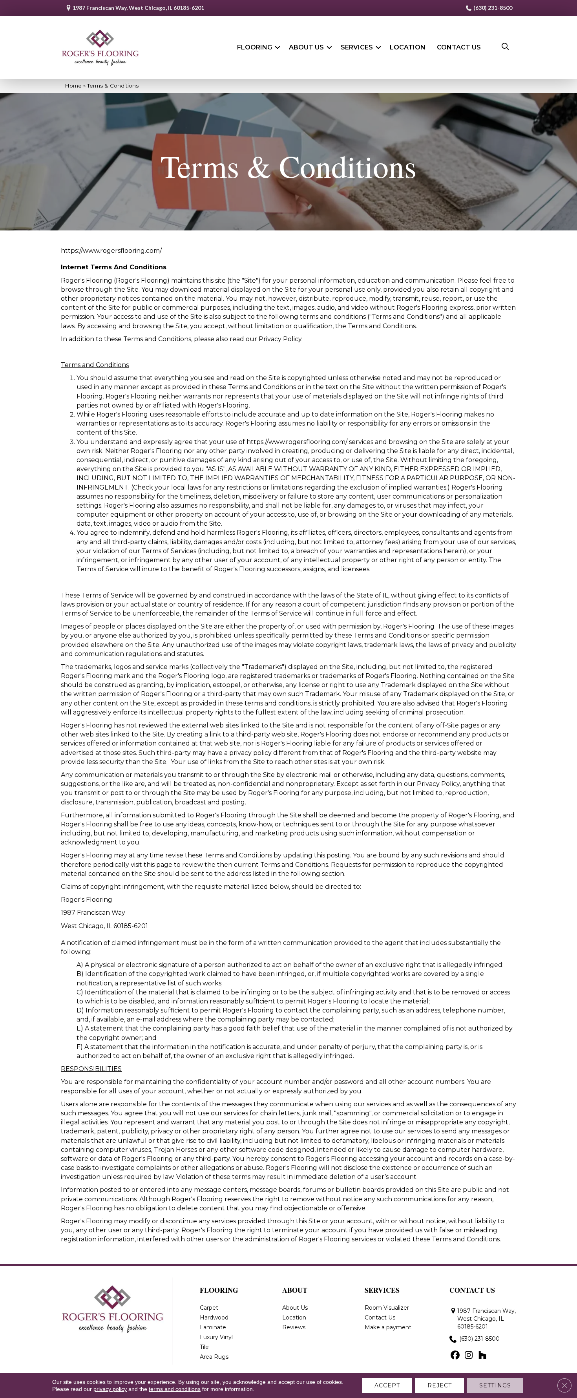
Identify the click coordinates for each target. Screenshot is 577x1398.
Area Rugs (214, 1356)
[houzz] (482, 1355)
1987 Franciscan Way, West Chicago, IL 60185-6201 (138, 7)
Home (73, 85)
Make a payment (388, 1327)
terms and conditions (175, 1389)
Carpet (209, 1307)
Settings (495, 1385)
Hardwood (214, 1317)
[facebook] (455, 1355)
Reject (439, 1385)
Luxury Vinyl (216, 1337)
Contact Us (459, 47)
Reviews (293, 1327)
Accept (387, 1385)
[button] (277, 47)
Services (357, 47)
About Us (306, 47)
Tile (204, 1346)
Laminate (213, 1327)
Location (407, 47)
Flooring (254, 47)
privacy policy (110, 1389)
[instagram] (469, 1355)
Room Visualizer (387, 1307)
